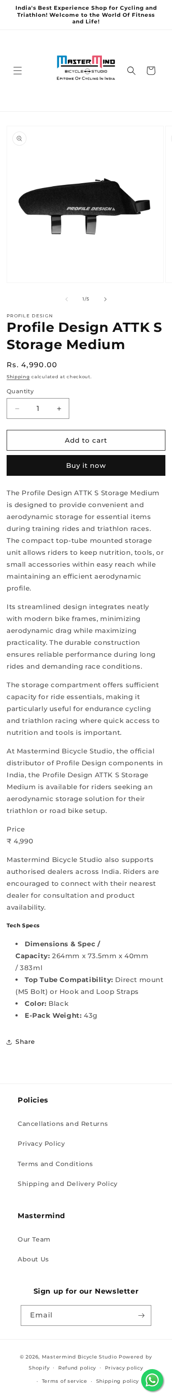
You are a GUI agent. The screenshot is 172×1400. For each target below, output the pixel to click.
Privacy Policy (41, 1144)
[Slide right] (105, 299)
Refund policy (77, 1368)
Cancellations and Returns (63, 1124)
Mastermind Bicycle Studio (79, 1357)
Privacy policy (124, 1368)
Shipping (18, 377)
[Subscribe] (141, 1315)
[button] (17, 70)
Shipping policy (117, 1381)
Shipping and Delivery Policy (68, 1184)
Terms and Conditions (55, 1164)
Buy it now (86, 465)
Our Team (34, 1239)
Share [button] (25, 1042)
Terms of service (64, 1381)
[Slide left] (66, 299)
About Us (33, 1259)
